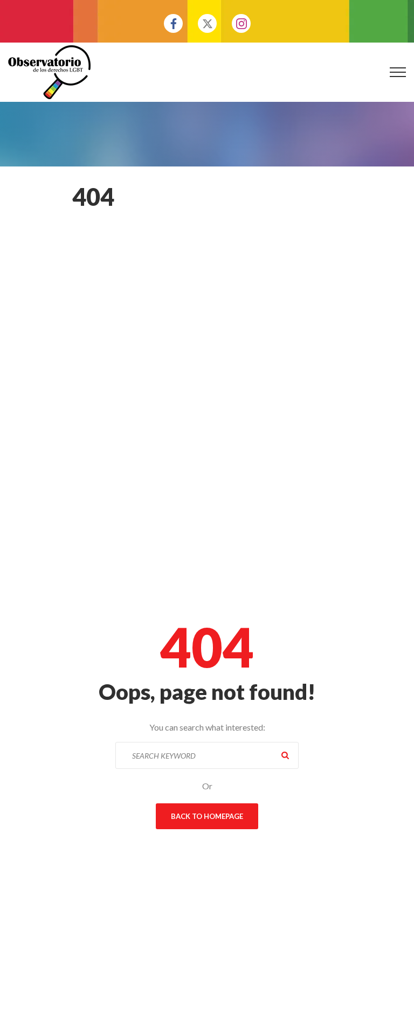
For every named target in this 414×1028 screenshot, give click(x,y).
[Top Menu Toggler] (398, 72)
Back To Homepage (207, 816)
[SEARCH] (285, 755)
